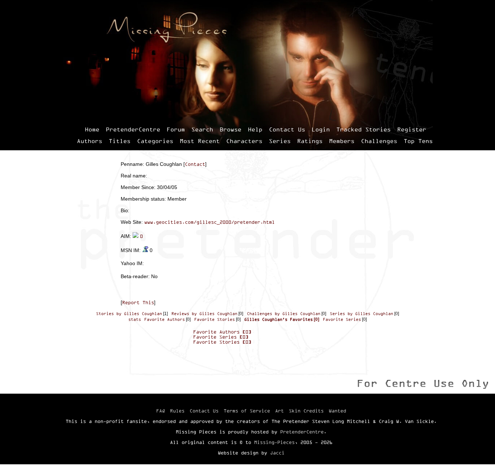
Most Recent (200, 141)
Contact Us (287, 129)
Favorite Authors (164, 319)
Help (255, 129)
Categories (155, 141)
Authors (89, 141)
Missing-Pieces (274, 442)
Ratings (310, 141)
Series (280, 141)
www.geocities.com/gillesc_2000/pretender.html (209, 222)
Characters (244, 141)
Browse (230, 129)
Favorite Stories (214, 319)
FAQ (160, 410)
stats (134, 319)
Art (279, 410)
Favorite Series (342, 319)
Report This (138, 302)
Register (411, 129)
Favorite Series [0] (220, 336)
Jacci (277, 452)
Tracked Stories (363, 129)
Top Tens (418, 141)
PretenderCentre (133, 129)
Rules (177, 410)
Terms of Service (247, 410)
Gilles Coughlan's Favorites (278, 319)
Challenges (379, 141)
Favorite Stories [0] (222, 341)
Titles (119, 141)
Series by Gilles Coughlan (361, 313)
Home (92, 129)
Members (341, 141)
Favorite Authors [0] (222, 331)
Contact (195, 164)
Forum (176, 129)
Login (321, 129)
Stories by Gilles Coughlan (129, 313)
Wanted (337, 410)
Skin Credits (306, 410)
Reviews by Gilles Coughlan (204, 313)
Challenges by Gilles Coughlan (283, 313)
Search (202, 129)
